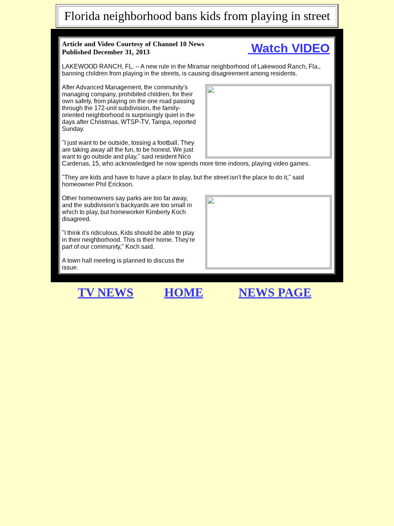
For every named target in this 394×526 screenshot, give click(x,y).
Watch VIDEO (289, 48)
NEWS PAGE (275, 292)
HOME (183, 292)
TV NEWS (106, 292)
